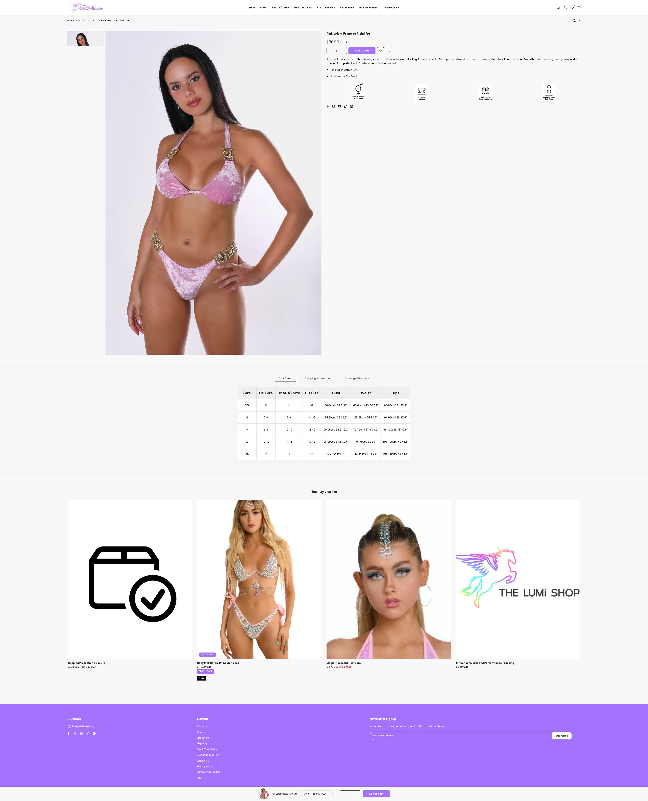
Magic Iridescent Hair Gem (344, 663)
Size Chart (285, 378)
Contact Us (203, 732)
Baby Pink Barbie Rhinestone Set (218, 663)
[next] (314, 192)
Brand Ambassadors (208, 772)
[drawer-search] (558, 8)
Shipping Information (318, 378)
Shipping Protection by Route (86, 663)
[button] (380, 50)
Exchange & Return (208, 755)
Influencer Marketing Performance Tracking (485, 663)
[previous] (112, 192)
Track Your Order (207, 749)
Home (70, 20)
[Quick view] (189, 519)
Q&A (199, 777)
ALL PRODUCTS (86, 20)
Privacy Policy (205, 766)
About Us (202, 726)
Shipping (202, 743)
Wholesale (203, 760)
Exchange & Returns (356, 378)
